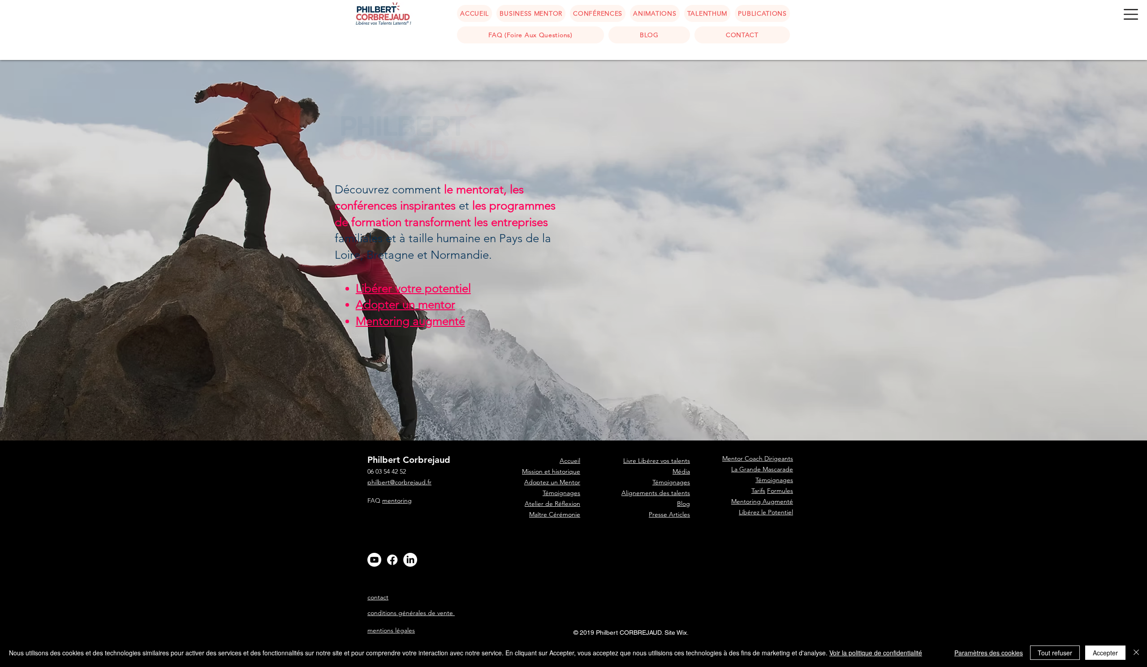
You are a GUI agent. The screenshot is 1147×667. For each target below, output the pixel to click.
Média (681, 471)
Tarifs (758, 491)
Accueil (570, 547)
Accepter (1105, 652)
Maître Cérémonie (554, 514)
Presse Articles (669, 514)
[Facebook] (392, 560)
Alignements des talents (655, 493)
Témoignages (561, 493)
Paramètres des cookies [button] (988, 652)
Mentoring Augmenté (762, 501)
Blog (683, 504)
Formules (780, 491)
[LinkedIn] (410, 560)
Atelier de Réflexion (552, 504)
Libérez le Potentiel (766, 512)
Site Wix (675, 632)
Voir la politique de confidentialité (875, 652)
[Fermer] (1136, 653)
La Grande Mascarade (762, 469)
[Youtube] (374, 560)
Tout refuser (1055, 652)
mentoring (397, 500)
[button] (1131, 14)
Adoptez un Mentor (552, 482)
